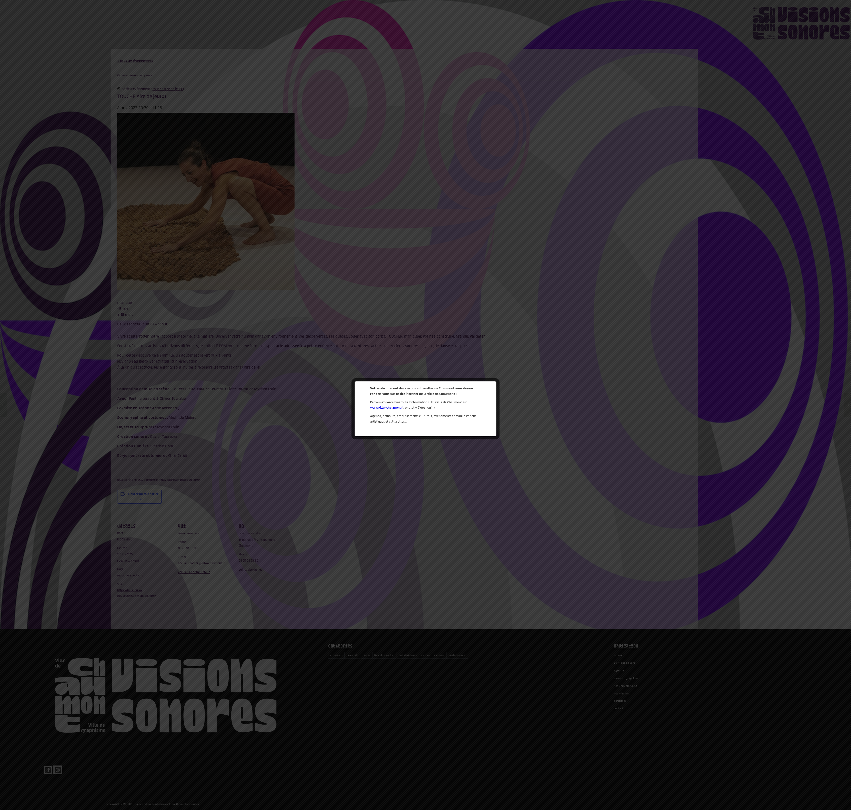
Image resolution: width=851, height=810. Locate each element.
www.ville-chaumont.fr (386, 407)
